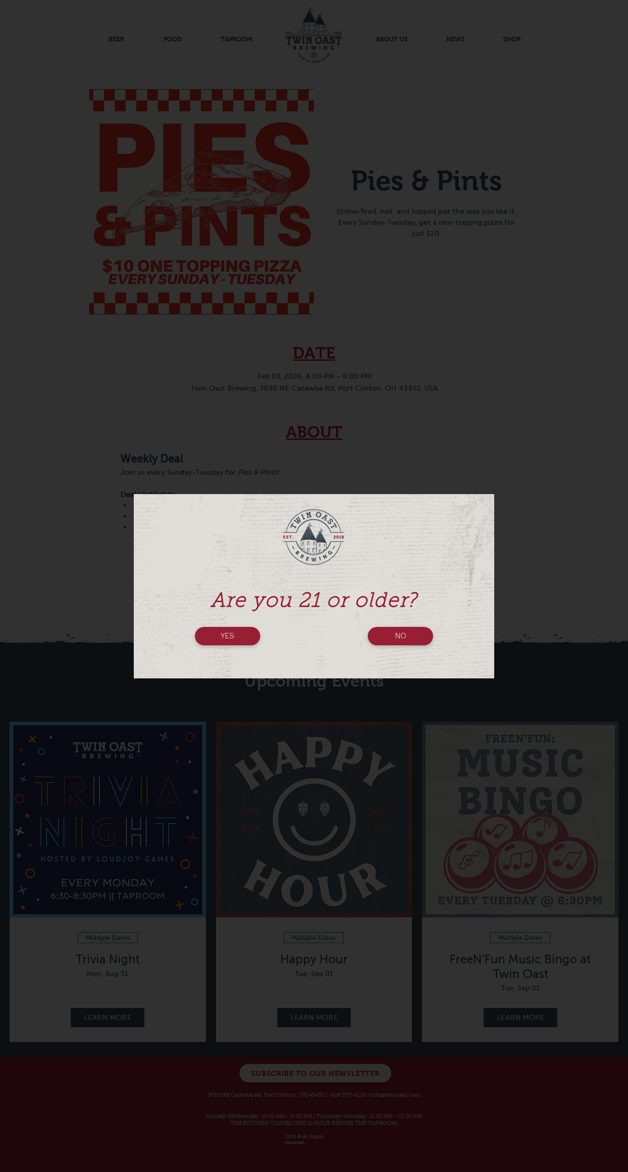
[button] (227, 636)
